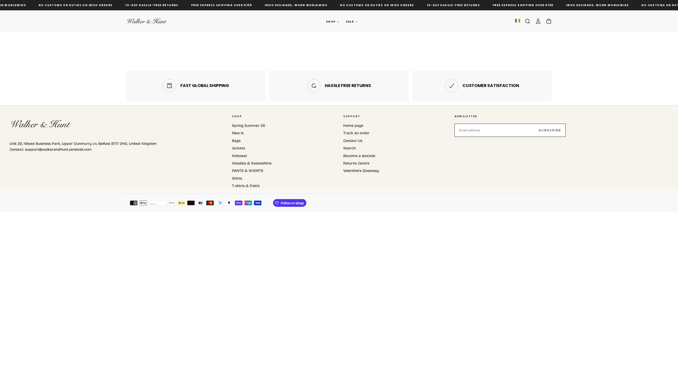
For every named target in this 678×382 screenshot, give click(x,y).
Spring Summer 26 (248, 125)
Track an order (356, 133)
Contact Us (352, 140)
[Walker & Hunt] (41, 124)
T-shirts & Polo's (246, 186)
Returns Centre (356, 163)
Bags (236, 140)
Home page (353, 125)
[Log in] (538, 21)
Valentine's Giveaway (361, 170)
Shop (331, 22)
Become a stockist (359, 156)
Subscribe (550, 130)
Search (349, 148)
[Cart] (549, 21)
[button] (527, 21)
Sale (350, 22)
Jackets (238, 148)
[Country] (517, 21)
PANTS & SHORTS (247, 170)
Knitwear (239, 156)
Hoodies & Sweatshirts (251, 163)
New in (238, 133)
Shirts (237, 178)
